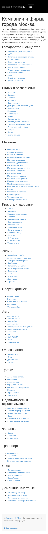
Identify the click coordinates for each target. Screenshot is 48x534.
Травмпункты (13, 243)
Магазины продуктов (16, 170)
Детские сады (13, 359)
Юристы (11, 281)
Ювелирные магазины (17, 199)
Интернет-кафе (14, 470)
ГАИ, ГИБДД (12, 337)
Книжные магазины (15, 154)
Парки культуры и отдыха (18, 121)
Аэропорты (12, 455)
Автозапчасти (13, 315)
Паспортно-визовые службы (19, 64)
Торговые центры (15, 197)
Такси (9, 273)
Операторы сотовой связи (18, 472)
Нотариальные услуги (17, 265)
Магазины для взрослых (17, 162)
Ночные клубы (13, 118)
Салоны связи (13, 480)
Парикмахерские (14, 222)
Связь (6, 465)
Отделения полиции (16, 62)
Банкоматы (12, 435)
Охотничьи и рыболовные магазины (23, 186)
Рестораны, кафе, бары (17, 126)
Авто (5, 311)
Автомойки (12, 321)
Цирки (10, 132)
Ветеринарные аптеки (17, 495)
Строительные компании (18, 418)
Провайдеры (13, 478)
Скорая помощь (14, 232)
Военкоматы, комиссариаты (19, 51)
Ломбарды (12, 263)
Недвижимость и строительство (15, 401)
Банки (10, 433)
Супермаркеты (13, 194)
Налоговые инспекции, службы (20, 56)
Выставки (11, 100)
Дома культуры (13, 103)
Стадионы (11, 304)
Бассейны (11, 298)
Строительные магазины (18, 421)
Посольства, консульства (18, 387)
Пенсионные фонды (16, 67)
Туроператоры (13, 392)
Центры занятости (15, 80)
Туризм (7, 369)
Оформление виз (15, 384)
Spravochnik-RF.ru (13, 518)
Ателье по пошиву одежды (19, 257)
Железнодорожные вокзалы (19, 458)
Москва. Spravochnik (14, 6)
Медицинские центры (16, 219)
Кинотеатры (12, 113)
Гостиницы (12, 379)
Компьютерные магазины (18, 157)
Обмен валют (13, 438)
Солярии (11, 235)
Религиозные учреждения (18, 69)
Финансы (9, 428)
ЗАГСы (10, 54)
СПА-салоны (13, 237)
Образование (12, 349)
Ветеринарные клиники (17, 497)
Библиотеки (12, 354)
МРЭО (10, 339)
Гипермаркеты (13, 149)
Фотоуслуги (12, 276)
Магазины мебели (15, 165)
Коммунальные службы (17, 260)
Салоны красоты (14, 229)
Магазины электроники (17, 178)
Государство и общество (21, 46)
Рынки (10, 189)
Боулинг (11, 97)
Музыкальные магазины (17, 181)
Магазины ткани (14, 173)
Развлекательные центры (18, 124)
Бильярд (11, 95)
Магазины (9, 142)
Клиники (11, 216)
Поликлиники (13, 224)
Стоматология (13, 240)
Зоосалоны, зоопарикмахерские (21, 500)
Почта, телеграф (14, 475)
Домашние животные (18, 487)
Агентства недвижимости (18, 408)
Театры (10, 129)
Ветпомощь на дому (16, 492)
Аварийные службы (15, 255)
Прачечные (12, 271)
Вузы (9, 356)
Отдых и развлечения (19, 87)
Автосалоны (12, 323)
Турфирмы (12, 395)
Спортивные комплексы (17, 301)
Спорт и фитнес (14, 288)
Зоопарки (11, 111)
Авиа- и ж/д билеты (15, 376)
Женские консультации (17, 214)
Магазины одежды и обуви (19, 167)
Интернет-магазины (16, 160)
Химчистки (12, 278)
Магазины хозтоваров (16, 175)
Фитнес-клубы (13, 306)
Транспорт (10, 445)
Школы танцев (13, 134)
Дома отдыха (13, 382)
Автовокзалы (12, 453)
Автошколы (12, 331)
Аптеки (10, 208)
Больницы (11, 211)
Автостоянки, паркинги (17, 329)
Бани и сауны (13, 296)
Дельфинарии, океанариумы (20, 105)
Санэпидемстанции (16, 72)
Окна (9, 416)
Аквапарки (12, 92)
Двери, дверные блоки (17, 413)
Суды (9, 75)
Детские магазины (15, 152)
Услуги (7, 250)
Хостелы (11, 390)
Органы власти (14, 59)
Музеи (10, 116)
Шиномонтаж (13, 342)
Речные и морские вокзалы (19, 461)
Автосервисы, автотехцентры (20, 326)
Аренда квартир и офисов (18, 410)
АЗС (9, 334)
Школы (10, 362)
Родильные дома (14, 227)
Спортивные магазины (17, 191)
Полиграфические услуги (18, 268)
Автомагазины (13, 318)
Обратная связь (11, 528)
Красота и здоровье (17, 204)
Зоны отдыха (13, 108)
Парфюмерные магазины (18, 183)
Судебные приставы (16, 77)
